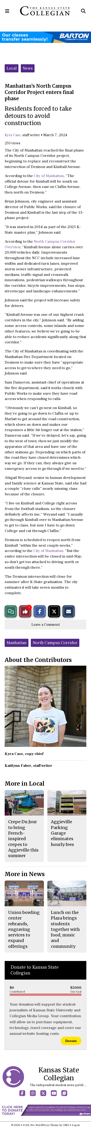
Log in (76, 1125)
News (28, 68)
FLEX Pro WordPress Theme (41, 1125)
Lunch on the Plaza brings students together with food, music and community (65, 929)
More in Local (25, 783)
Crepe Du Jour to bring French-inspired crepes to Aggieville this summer (23, 838)
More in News (25, 874)
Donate (71, 1041)
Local (12, 68)
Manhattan (17, 642)
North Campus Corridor (55, 642)
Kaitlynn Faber (18, 765)
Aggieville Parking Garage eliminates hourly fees (62, 833)
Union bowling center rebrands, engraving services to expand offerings (24, 929)
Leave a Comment (46, 624)
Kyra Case (13, 135)
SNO (66, 1125)
